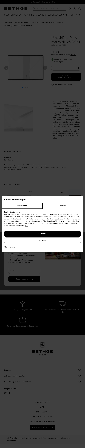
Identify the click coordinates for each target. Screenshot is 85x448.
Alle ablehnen (9, 247)
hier (26, 226)
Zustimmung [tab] (22, 206)
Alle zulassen (42, 234)
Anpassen (42, 240)
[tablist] (42, 206)
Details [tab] (63, 206)
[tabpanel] (42, 219)
